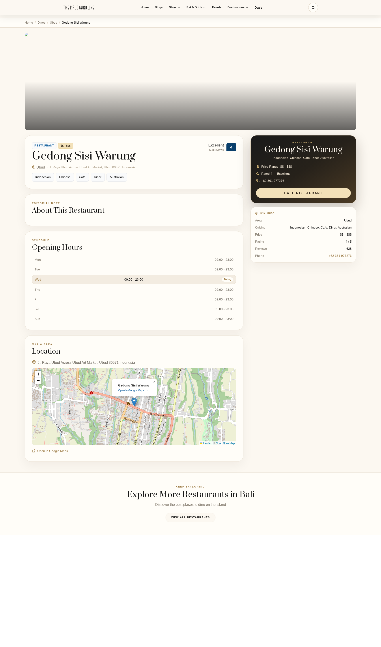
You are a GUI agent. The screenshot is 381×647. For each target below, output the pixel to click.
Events (216, 7)
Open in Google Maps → (133, 390)
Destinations (236, 7)
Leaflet (206, 443)
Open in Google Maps (52, 451)
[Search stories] (313, 7)
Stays (172, 7)
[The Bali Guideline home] (78, 8)
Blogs (159, 7)
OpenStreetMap (225, 443)
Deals (258, 7)
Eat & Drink (194, 7)
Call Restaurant (303, 193)
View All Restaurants (190, 517)
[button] (134, 402)
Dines (41, 22)
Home (145, 7)
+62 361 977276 (340, 255)
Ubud (53, 22)
